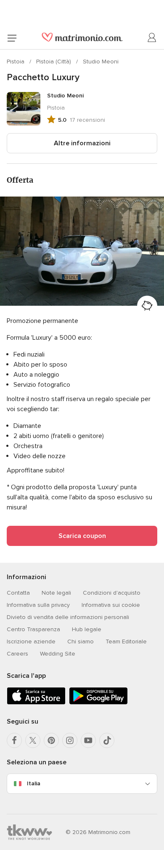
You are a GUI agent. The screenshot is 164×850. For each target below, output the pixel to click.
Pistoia (16, 61)
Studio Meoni (101, 61)
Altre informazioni (82, 143)
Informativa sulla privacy (38, 605)
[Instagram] (69, 740)
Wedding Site (57, 653)
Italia (33, 783)
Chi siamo (80, 641)
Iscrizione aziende (31, 641)
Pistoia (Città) (54, 61)
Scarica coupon (82, 536)
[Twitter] (32, 740)
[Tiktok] (106, 740)
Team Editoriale (126, 641)
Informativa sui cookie (111, 605)
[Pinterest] (51, 740)
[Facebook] (14, 740)
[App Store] (36, 702)
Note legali (56, 592)
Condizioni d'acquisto (111, 592)
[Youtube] (88, 740)
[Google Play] (98, 702)
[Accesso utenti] (152, 38)
